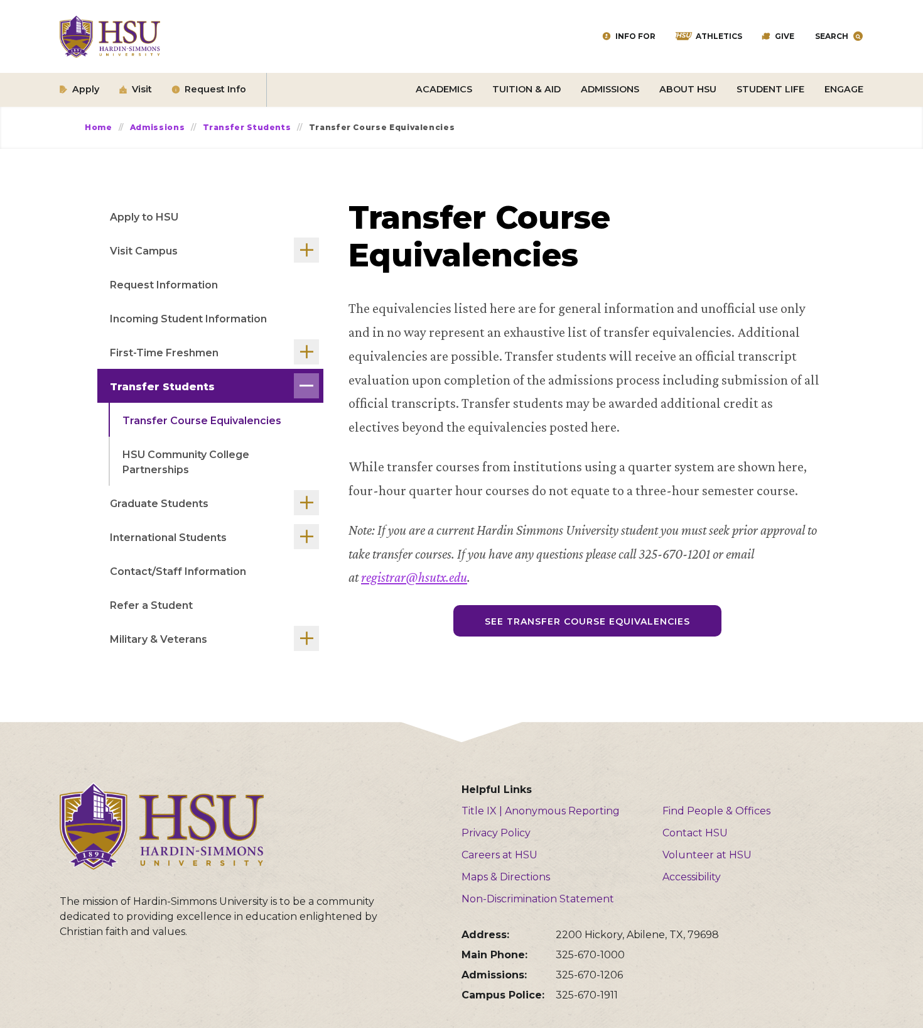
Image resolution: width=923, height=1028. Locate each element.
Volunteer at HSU (707, 855)
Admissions (610, 89)
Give (784, 36)
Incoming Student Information (188, 319)
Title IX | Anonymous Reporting (541, 811)
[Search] (858, 36)
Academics (444, 89)
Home (98, 127)
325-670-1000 (590, 955)
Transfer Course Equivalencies (201, 421)
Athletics (719, 36)
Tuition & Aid (526, 89)
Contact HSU (695, 833)
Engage (843, 89)
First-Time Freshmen (164, 353)
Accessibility (691, 877)
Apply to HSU (144, 217)
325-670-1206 (589, 975)
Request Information (164, 285)
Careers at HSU (499, 855)
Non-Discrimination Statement (538, 899)
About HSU (687, 89)
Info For (635, 36)
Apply (85, 89)
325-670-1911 (587, 995)
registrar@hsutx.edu (414, 577)
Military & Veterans (158, 639)
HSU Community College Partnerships (185, 462)
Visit (142, 89)
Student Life (770, 89)
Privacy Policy (496, 833)
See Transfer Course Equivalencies (587, 621)
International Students (168, 538)
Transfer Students (247, 127)
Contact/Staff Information (178, 571)
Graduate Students (159, 504)
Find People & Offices (716, 811)
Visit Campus (144, 251)
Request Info (215, 89)
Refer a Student (151, 605)
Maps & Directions (506, 877)
